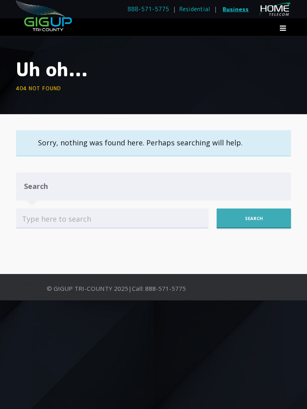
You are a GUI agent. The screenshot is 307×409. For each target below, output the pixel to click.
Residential (194, 9)
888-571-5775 (148, 9)
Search (36, 186)
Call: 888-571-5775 (159, 288)
